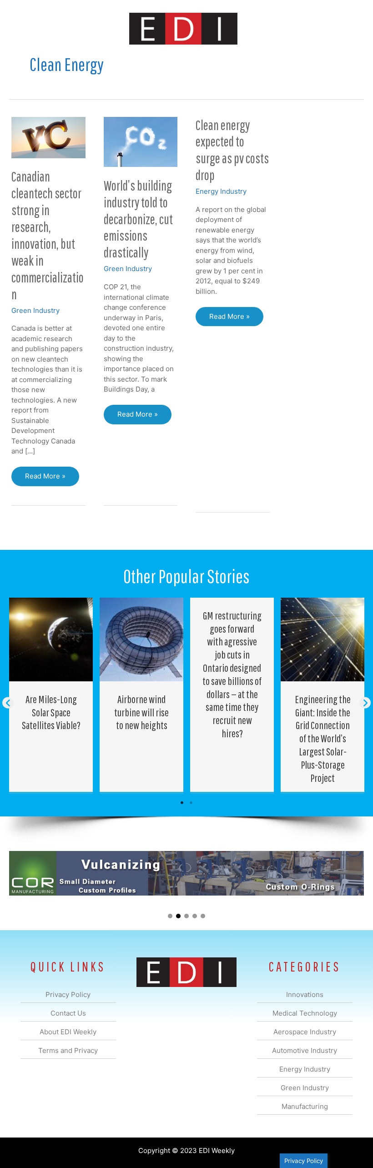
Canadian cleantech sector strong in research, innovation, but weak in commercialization (47, 235)
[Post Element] (51, 695)
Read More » (52, 478)
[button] (8, 702)
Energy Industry (221, 191)
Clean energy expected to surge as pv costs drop (232, 150)
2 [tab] (191, 802)
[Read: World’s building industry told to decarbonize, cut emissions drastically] (141, 141)
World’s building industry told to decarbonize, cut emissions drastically (138, 219)
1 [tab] (181, 802)
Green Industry (35, 310)
